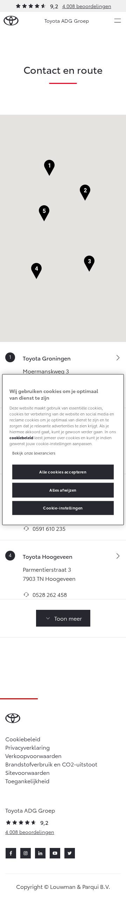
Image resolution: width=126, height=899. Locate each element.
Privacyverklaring (27, 747)
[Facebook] (10, 853)
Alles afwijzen (63, 490)
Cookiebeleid (22, 739)
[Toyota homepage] (11, 21)
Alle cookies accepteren (62, 472)
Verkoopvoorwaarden (33, 755)
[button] (49, 168)
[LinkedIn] (40, 853)
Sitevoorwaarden (27, 772)
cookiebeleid (21, 437)
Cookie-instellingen (63, 508)
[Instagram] (25, 853)
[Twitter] (69, 853)
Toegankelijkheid (27, 781)
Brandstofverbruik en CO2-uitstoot (51, 764)
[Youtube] (55, 853)
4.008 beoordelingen (86, 5)
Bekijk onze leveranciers (33, 453)
